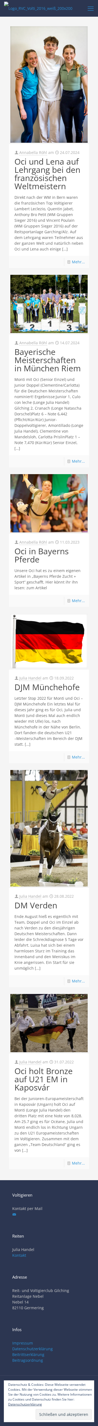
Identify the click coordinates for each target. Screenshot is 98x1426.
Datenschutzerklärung (32, 1348)
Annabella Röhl (33, 152)
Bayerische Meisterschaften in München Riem (47, 360)
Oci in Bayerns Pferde (41, 555)
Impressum (22, 1343)
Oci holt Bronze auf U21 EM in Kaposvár (43, 1079)
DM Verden (35, 905)
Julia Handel (30, 678)
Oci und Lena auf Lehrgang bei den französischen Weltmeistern (47, 174)
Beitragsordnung (27, 1360)
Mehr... (78, 261)
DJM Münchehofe (47, 687)
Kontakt (19, 1255)
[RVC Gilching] (38, 8)
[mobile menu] (90, 8)
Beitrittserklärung (28, 1354)
